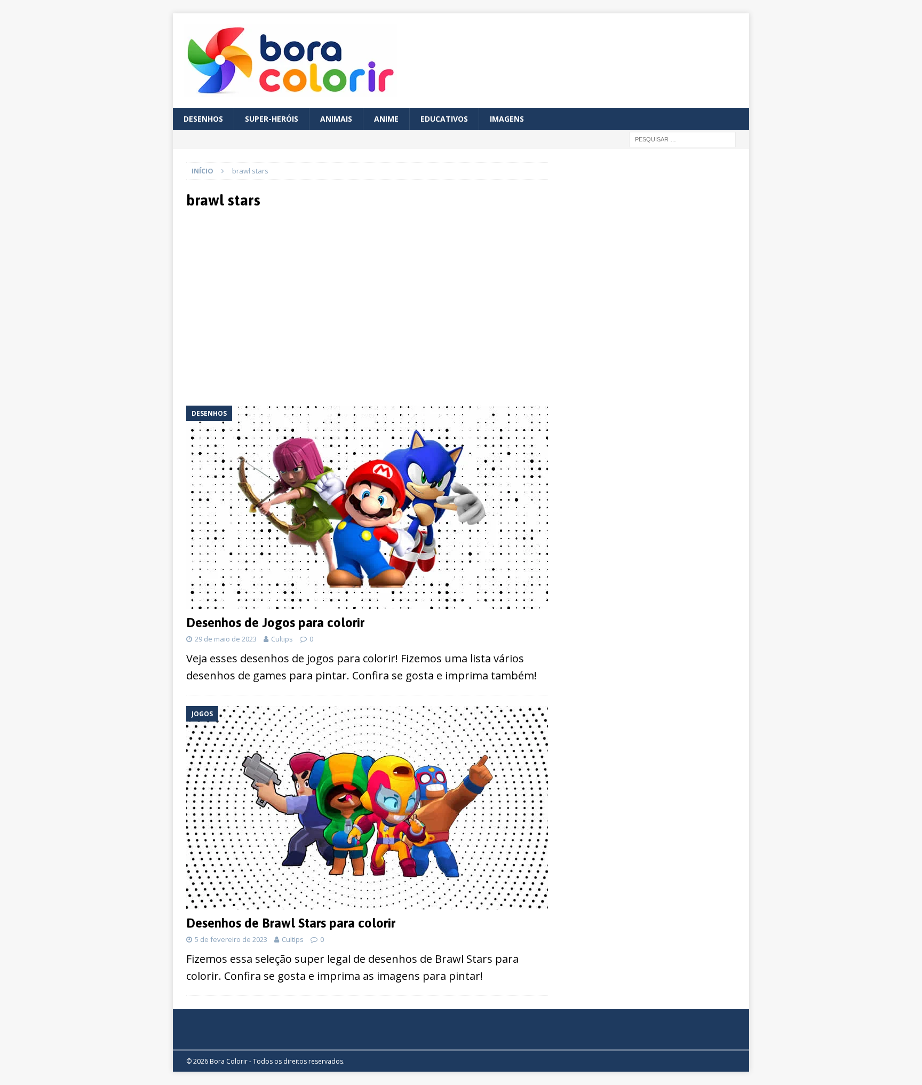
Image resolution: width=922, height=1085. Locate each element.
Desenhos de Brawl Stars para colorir (290, 923)
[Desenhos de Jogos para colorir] (367, 507)
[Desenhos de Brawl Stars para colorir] (367, 807)
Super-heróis (271, 119)
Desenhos (203, 119)
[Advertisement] (280, 306)
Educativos (444, 119)
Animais (336, 119)
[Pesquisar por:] (682, 139)
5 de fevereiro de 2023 (231, 939)
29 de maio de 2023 (226, 639)
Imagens (507, 119)
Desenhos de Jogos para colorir (275, 622)
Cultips (282, 639)
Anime (386, 119)
